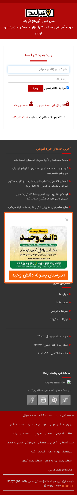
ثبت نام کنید (19, 117)
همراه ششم (45, 415)
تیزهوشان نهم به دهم (60, 451)
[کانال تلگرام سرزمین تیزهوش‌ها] (65, 404)
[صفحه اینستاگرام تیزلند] (43, 404)
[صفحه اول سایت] (40, 13)
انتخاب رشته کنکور (32, 460)
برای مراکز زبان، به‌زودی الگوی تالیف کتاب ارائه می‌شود (37, 207)
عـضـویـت (21, 105)
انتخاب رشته (38, 451)
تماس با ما (62, 302)
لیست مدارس (17, 424)
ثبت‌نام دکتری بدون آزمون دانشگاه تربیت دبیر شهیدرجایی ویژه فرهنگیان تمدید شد (42, 196)
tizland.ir (68, 486)
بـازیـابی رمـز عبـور (49, 105)
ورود (35, 88)
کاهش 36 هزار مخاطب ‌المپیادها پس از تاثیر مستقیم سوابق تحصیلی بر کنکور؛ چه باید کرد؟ (38, 183)
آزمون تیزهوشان (47, 442)
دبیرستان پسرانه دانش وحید (38, 275)
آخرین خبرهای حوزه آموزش (53, 149)
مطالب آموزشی (63, 433)
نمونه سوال (29, 415)
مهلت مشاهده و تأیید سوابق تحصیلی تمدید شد (41, 160)
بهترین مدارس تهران (60, 424)
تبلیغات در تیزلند (59, 319)
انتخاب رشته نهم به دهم (58, 460)
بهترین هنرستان (37, 424)
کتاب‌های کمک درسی (60, 469)
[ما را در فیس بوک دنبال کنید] (32, 404)
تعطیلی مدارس (43, 433)
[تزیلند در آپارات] (54, 404)
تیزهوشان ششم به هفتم (21, 442)
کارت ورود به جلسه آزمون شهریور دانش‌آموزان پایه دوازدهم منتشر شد (40, 170)
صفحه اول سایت (64, 415)
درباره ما (63, 294)
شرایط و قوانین (59, 311)
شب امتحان (67, 442)
